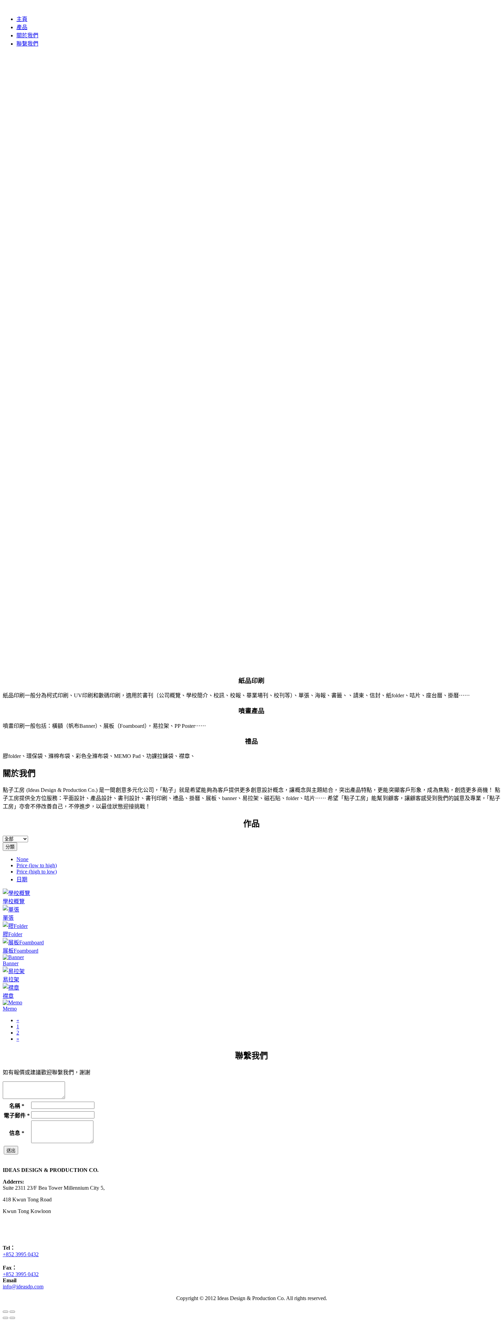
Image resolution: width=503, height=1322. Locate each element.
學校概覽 (14, 901)
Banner (10, 963)
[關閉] (5, 1312)
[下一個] (12, 1318)
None (22, 859)
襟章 (8, 996)
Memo (10, 1009)
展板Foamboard (20, 951)
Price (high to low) (36, 871)
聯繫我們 (27, 44)
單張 (8, 918)
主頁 (21, 19)
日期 (21, 879)
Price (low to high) (36, 865)
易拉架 (11, 979)
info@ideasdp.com (23, 1286)
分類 (9, 846)
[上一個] (5, 1318)
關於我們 (27, 35)
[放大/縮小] (12, 1312)
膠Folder (12, 934)
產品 (21, 27)
